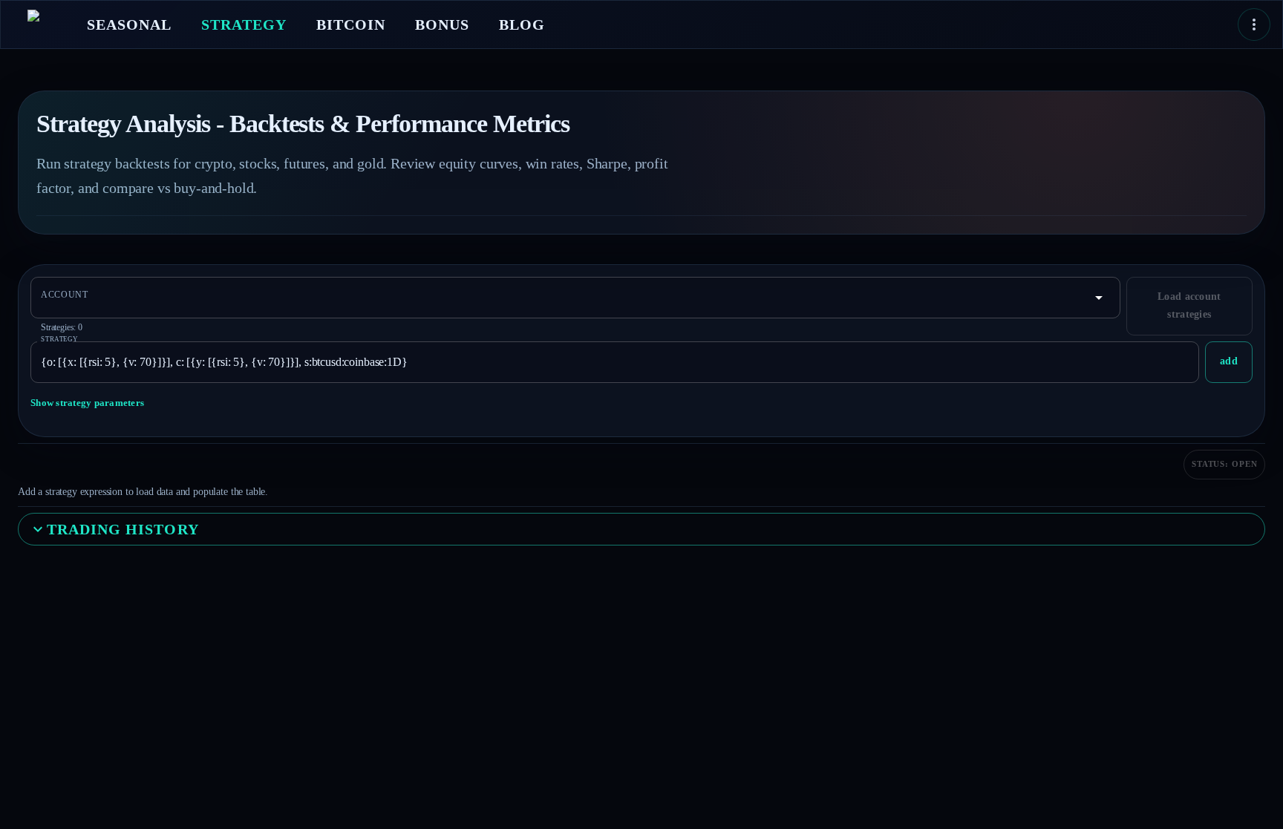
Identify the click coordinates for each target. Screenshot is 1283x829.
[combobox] (564, 298)
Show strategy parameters (87, 402)
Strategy (60, 338)
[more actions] (1254, 24)
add (1229, 361)
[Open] (1099, 297)
